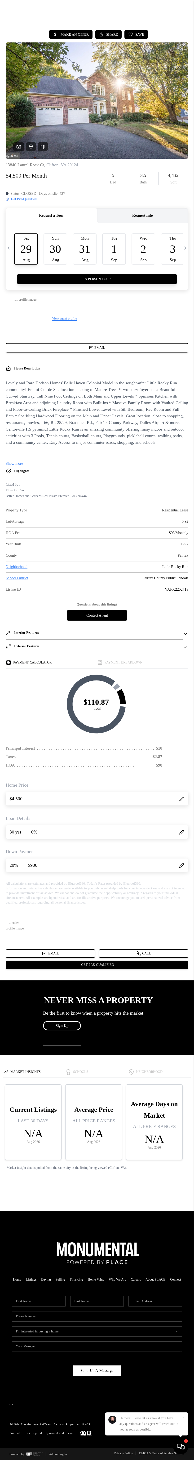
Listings (31, 1279)
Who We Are (117, 1279)
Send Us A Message (97, 1371)
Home (17, 1279)
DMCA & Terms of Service (156, 1453)
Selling (60, 1279)
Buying (46, 1279)
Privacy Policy (123, 1453)
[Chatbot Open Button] (180, 1446)
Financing (76, 1279)
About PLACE (155, 1279)
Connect (175, 1279)
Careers (136, 1279)
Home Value (96, 1279)
